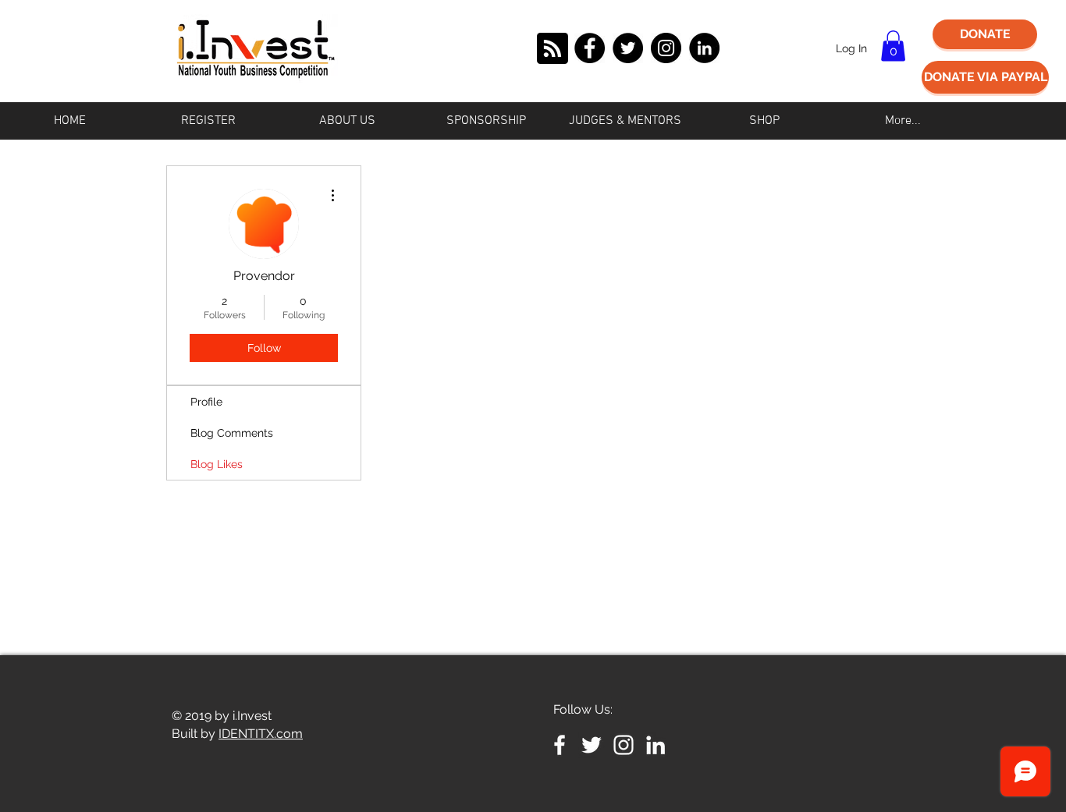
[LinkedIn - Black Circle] (704, 48)
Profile (206, 401)
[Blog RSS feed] (552, 49)
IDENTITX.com (261, 733)
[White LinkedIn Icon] (655, 745)
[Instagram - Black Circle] (666, 48)
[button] (893, 45)
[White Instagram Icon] (623, 745)
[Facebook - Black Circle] (589, 48)
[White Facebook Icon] (559, 745)
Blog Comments (231, 433)
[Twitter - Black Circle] (628, 48)
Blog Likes (216, 464)
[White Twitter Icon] (591, 745)
